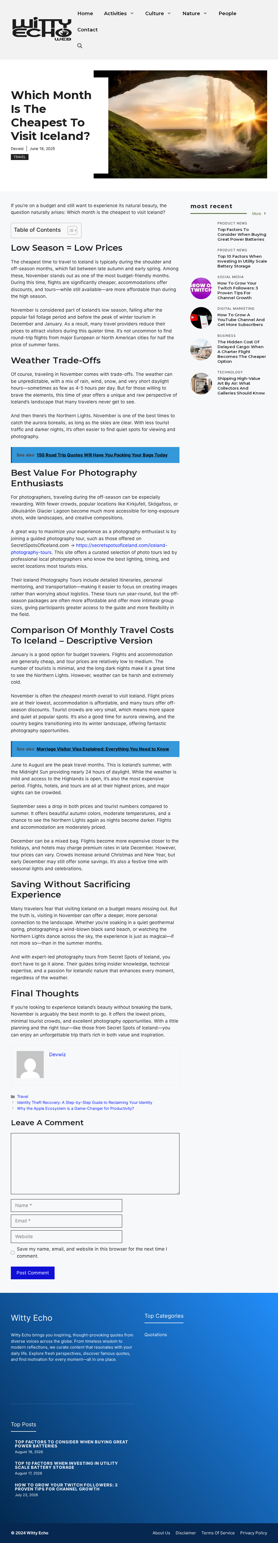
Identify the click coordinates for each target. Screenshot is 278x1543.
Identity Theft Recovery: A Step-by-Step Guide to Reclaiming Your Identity (84, 1102)
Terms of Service (218, 1532)
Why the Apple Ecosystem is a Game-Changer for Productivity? (75, 1108)
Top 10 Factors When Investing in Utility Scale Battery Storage (242, 261)
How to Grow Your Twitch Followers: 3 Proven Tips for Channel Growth (237, 290)
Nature (191, 14)
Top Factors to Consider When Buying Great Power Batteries (241, 234)
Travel (20, 157)
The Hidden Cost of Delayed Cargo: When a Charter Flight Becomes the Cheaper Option (241, 351)
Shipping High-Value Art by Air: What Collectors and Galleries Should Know (241, 386)
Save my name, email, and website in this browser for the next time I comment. (92, 1252)
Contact (87, 30)
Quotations (155, 1334)
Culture (154, 14)
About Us (161, 1532)
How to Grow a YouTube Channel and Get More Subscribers (241, 319)
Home (85, 14)
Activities (115, 14)
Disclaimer (186, 1532)
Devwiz (17, 148)
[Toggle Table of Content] (70, 230)
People (227, 14)
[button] (80, 46)
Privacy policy (253, 1532)
